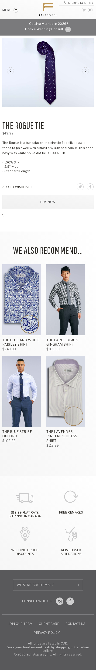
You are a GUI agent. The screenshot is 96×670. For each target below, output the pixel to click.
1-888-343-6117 (80, 3)
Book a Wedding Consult (44, 29)
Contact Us (75, 624)
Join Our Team (20, 624)
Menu (7, 10)
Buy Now (48, 202)
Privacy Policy (47, 632)
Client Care (49, 624)
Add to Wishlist (16, 187)
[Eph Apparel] (48, 9)
